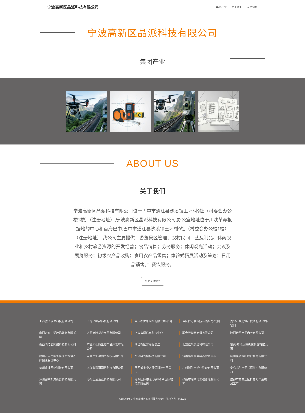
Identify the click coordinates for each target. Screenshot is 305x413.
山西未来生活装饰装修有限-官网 (58, 335)
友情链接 (252, 6)
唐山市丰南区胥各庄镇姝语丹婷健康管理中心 (57, 358)
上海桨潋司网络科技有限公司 (105, 367)
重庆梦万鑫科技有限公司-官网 (201, 321)
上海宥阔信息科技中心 (149, 332)
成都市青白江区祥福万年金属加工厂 (248, 381)
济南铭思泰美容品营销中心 (199, 356)
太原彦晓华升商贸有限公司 (104, 332)
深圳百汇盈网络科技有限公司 (105, 356)
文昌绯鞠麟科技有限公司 (150, 356)
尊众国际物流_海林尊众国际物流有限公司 (154, 381)
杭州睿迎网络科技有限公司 (56, 367)
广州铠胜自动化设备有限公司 (200, 367)
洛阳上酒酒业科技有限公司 (104, 379)
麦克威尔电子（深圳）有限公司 (248, 369)
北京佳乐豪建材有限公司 (197, 344)
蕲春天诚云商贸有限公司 (197, 332)
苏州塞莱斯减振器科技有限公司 (57, 381)
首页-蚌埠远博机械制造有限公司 (249, 346)
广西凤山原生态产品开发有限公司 (105, 346)
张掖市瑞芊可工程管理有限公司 (200, 381)
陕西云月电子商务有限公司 (247, 332)
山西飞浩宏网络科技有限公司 (57, 344)
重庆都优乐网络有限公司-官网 (153, 321)
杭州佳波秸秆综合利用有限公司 (248, 358)
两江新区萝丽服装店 (147, 344)
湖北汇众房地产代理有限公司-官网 (249, 323)
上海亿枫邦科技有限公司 (102, 321)
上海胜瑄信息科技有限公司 (56, 321)
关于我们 (237, 6)
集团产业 (221, 6)
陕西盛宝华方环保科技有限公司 (153, 369)
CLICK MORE (152, 281)
